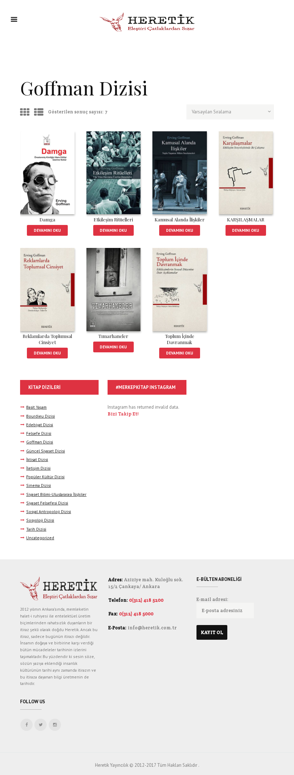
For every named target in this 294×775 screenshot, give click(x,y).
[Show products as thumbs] (24, 112)
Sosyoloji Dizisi (40, 520)
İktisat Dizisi (37, 459)
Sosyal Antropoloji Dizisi (48, 511)
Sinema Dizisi (38, 485)
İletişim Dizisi (38, 468)
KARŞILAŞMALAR (245, 219)
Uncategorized (40, 537)
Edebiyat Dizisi (39, 424)
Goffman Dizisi (39, 442)
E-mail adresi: (212, 599)
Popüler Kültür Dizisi (45, 476)
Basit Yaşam (36, 407)
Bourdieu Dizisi (40, 416)
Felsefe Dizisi (38, 433)
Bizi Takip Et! (123, 414)
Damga (47, 219)
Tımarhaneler (113, 336)
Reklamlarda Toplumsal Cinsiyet (47, 339)
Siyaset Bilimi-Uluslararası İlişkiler (56, 494)
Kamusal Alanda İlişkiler (180, 219)
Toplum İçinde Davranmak (179, 339)
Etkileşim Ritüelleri (113, 219)
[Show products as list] (38, 112)
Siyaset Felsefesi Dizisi (47, 503)
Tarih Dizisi (36, 529)
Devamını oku (47, 230)
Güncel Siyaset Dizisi (45, 451)
